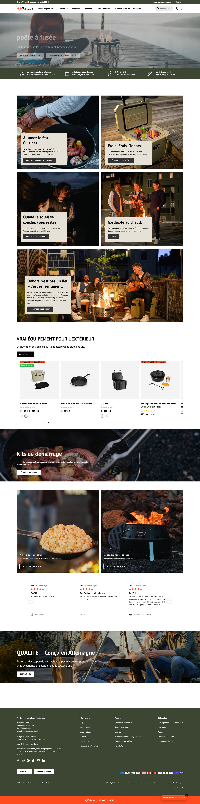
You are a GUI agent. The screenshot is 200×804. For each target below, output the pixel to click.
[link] (51, 614)
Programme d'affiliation (167, 741)
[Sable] (22, 416)
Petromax (24, 783)
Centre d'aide (85, 727)
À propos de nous (122, 727)
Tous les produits (178, 788)
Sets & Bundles (103, 8)
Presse (160, 732)
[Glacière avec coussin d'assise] (39, 380)
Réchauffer (75, 8)
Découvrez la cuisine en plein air (39, 160)
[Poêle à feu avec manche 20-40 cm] (80, 380)
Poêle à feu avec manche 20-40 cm (76, 403)
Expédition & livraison (116, 783)
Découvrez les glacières (120, 160)
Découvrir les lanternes (36, 237)
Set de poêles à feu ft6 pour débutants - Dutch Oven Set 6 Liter (159, 405)
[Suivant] (48, 423)
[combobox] (164, 8)
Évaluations (84, 741)
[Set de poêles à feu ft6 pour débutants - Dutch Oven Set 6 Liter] (160, 380)
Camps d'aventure (122, 8)
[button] (181, 8)
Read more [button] (58, 605)
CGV (107, 783)
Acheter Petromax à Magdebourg (128, 736)
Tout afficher (23, 354)
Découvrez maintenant (29, 472)
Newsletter (119, 746)
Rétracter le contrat (44, 772)
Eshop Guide (45, 783)
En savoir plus (25, 674)
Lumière (88, 8)
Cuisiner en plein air (45, 8)
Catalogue (162, 727)
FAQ (81, 722)
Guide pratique (85, 732)
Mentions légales (178, 783)
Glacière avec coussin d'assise (33, 403)
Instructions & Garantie (89, 746)
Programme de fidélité (123, 741)
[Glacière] (120, 380)
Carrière (118, 732)
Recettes (83, 736)
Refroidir (61, 8)
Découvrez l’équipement (40, 309)
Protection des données (144, 783)
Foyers (113, 237)
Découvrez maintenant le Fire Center (35, 59)
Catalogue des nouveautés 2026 (170, 722)
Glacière (104, 403)
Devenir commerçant (166, 736)
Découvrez (137, 8)
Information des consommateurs (162, 783)
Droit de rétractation (130, 783)
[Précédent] (43, 423)
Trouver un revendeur (123, 722)
